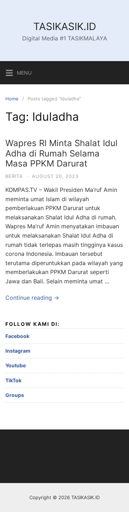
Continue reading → (32, 297)
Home (12, 98)
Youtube (15, 365)
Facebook (17, 336)
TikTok (13, 380)
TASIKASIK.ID (64, 26)
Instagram (17, 351)
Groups (14, 395)
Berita (14, 176)
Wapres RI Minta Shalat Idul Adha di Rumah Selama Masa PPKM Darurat (61, 153)
